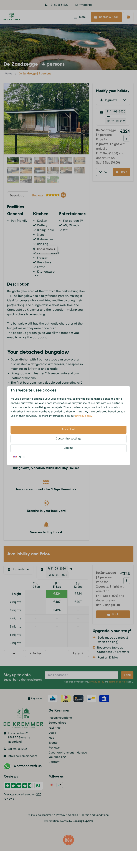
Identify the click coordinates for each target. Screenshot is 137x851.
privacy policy (83, 416)
